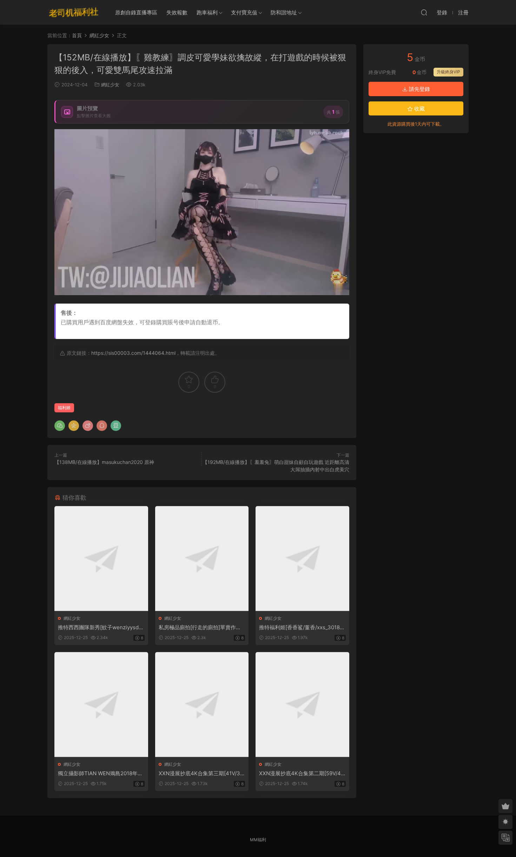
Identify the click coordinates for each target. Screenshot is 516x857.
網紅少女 (110, 84)
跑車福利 (207, 12)
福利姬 (64, 407)
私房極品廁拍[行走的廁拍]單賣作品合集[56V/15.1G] (200, 627)
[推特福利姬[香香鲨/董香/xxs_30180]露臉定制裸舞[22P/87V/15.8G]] (302, 558)
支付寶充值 (244, 12)
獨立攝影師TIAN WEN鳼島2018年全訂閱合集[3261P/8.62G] (100, 773)
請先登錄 (419, 89)
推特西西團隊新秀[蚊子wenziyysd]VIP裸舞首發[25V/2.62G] (101, 627)
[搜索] (424, 12)
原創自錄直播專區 (136, 12)
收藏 (419, 108)
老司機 (73, 12)
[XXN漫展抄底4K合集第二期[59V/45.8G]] (302, 704)
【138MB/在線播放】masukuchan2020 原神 (104, 462)
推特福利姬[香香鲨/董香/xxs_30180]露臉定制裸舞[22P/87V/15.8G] (302, 627)
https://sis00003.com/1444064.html (133, 353)
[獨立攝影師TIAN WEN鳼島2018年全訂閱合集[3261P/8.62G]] (101, 704)
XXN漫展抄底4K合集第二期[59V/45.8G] (302, 773)
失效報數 (176, 12)
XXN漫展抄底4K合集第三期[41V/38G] (201, 773)
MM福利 (258, 839)
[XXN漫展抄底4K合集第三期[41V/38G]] (202, 704)
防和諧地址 (284, 12)
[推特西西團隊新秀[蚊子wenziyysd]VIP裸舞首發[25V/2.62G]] (101, 558)
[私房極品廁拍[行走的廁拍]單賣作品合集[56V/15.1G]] (202, 558)
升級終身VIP (448, 71)
